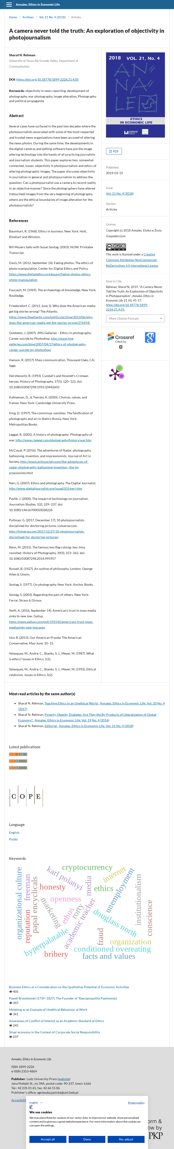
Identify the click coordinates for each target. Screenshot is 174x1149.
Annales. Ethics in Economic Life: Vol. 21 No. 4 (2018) (96, 726)
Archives (28, 17)
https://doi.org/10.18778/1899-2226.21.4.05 (47, 79)
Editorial (51, 726)
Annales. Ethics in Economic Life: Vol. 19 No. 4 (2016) (72, 720)
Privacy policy (136, 1102)
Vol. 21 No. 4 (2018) (52, 17)
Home (13, 17)
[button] (36, 1102)
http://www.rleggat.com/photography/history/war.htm (54, 440)
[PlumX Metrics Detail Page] (115, 374)
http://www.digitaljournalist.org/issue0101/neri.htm (45, 488)
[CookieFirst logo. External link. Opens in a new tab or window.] (31, 1107)
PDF (115, 151)
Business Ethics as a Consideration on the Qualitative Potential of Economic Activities (69, 987)
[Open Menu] (9, 4)
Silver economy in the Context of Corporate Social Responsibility (54, 1032)
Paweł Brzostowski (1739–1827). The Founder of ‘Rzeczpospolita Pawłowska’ (63, 998)
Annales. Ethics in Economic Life (38, 4)
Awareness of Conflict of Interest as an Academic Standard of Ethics (56, 1021)
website (63, 1079)
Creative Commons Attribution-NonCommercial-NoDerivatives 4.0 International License (132, 260)
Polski (13, 839)
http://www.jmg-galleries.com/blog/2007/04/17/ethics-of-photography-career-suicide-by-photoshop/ (48, 344)
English (14, 832)
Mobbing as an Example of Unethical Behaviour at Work (48, 1009)
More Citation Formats (124, 318)
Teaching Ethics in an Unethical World (72, 703)
